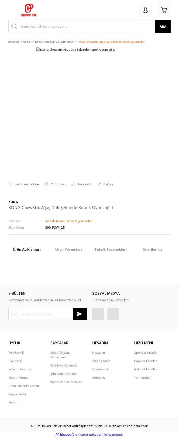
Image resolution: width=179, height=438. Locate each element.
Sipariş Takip (101, 361)
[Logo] (28, 10)
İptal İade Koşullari (63, 374)
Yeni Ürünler (143, 377)
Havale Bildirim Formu (23, 386)
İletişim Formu (18, 377)
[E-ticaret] (89, 434)
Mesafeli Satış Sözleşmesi (60, 354)
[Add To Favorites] (23, 184)
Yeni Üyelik (16, 352)
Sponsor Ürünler (146, 352)
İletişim (13, 402)
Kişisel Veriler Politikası (66, 382)
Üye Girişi (15, 361)
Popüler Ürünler (145, 361)
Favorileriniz (101, 369)
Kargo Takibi (17, 394)
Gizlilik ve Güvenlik (63, 365)
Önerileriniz (152, 249)
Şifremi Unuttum (19, 369)
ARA (163, 26)
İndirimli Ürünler (145, 369)
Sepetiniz (99, 377)
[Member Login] (145, 10)
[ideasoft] (64, 434)
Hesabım (98, 352)
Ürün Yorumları (68, 249)
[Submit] (80, 314)
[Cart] (164, 10)
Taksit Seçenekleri (110, 249)
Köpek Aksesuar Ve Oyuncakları (69, 221)
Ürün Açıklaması (27, 249)
